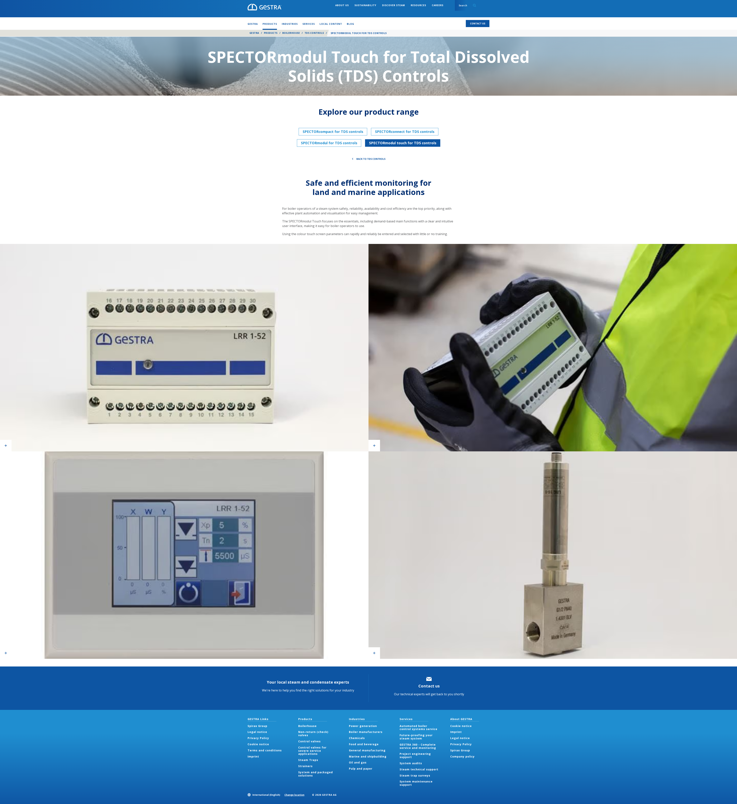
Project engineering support (415, 755)
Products (271, 33)
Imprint (253, 756)
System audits (411, 763)
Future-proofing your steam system (416, 736)
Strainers (305, 766)
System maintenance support (416, 783)
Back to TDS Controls (370, 159)
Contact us (429, 686)
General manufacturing (367, 750)
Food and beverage (364, 744)
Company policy (462, 756)
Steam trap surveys (415, 775)
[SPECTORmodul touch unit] (184, 347)
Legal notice (257, 732)
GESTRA (254, 33)
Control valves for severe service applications (312, 751)
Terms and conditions (265, 750)
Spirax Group (257, 726)
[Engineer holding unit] (552, 347)
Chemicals (357, 738)
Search (474, 5)
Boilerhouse (291, 33)
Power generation (363, 726)
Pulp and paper (360, 768)
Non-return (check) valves (313, 733)
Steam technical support (419, 769)
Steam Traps (308, 760)
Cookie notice (258, 744)
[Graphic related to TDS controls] (184, 555)
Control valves (309, 741)
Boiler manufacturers (366, 732)
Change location (294, 795)
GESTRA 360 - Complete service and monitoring (418, 746)
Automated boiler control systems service (418, 727)
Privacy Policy (258, 738)
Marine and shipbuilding (368, 756)
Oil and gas (358, 762)
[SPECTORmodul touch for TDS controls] (552, 555)
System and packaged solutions (315, 773)
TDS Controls (314, 33)
